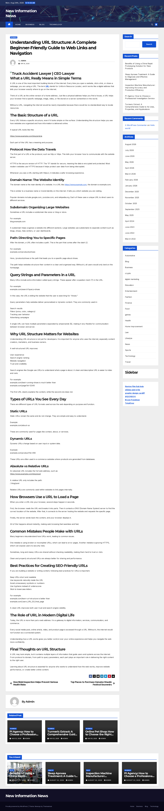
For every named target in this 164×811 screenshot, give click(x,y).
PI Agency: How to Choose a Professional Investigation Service (24, 734)
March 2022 (130, 239)
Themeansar (47, 806)
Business (30, 25)
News (127, 344)
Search (128, 36)
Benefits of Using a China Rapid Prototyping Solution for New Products (138, 66)
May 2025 (129, 215)
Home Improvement (133, 326)
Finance (128, 303)
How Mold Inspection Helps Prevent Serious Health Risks (35, 683)
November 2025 (132, 197)
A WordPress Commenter (136, 125)
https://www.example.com (76, 184)
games (128, 315)
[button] (152, 24)
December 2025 (132, 191)
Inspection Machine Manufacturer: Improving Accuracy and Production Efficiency (140, 87)
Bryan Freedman (132, 400)
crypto (128, 273)
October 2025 (131, 203)
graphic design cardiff (135, 393)
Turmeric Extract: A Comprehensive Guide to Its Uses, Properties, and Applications (140, 106)
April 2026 (129, 168)
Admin (23, 61)
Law (127, 332)
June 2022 (129, 233)
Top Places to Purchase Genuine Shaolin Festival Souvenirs (91, 683)
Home (18, 25)
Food (127, 309)
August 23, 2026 (19, 780)
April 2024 (129, 221)
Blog (42, 25)
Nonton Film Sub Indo (134, 386)
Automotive (130, 255)
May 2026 (129, 162)
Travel (128, 362)
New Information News (27, 796)
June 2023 (129, 227)
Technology (55, 25)
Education (129, 285)
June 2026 (129, 156)
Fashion (128, 297)
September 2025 (132, 209)
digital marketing (132, 279)
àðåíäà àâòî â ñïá (132, 390)
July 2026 (129, 150)
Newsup (37, 806)
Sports (128, 350)
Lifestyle (128, 338)
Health (128, 320)
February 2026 (131, 180)
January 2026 (131, 186)
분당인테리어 (130, 396)
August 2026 (130, 144)
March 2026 (130, 174)
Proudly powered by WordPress (17, 806)
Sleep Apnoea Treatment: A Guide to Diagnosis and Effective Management (140, 76)
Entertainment (131, 291)
